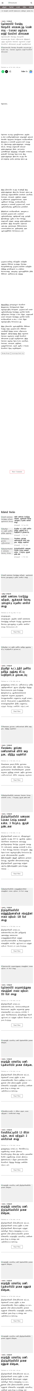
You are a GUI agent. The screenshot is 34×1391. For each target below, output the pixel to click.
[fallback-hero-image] (7, 519)
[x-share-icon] (6, 72)
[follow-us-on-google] (31, 71)
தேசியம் (11, 7)
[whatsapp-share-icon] (2, 72)
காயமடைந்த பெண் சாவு (17, 353)
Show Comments (17, 472)
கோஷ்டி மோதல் (6, 353)
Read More (17, 632)
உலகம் (18, 7)
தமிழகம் (4, 7)
